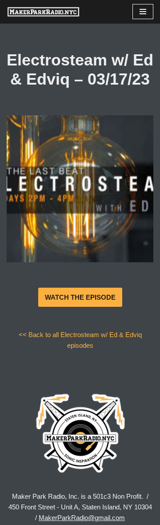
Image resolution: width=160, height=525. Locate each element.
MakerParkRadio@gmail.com (82, 517)
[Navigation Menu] (142, 11)
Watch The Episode (80, 297)
